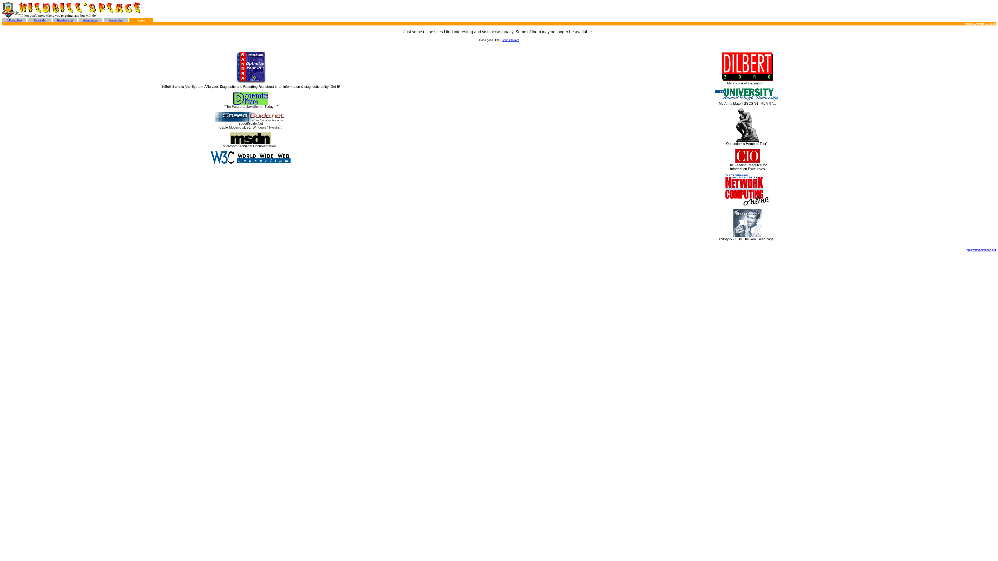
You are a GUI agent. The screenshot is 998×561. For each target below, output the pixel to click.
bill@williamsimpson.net (981, 249)
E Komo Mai (14, 20)
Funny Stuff (116, 20)
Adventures (90, 20)
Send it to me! (510, 40)
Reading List (65, 20)
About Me (39, 20)
